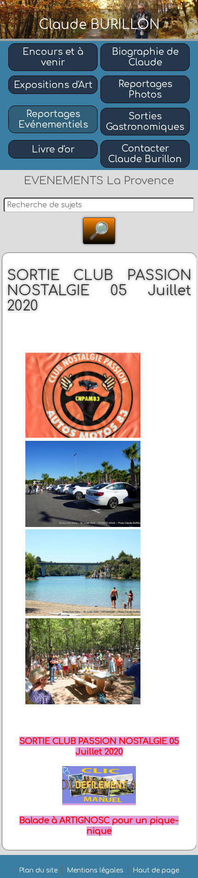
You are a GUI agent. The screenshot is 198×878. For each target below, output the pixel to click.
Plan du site (38, 870)
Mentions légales (95, 870)
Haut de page (156, 870)
